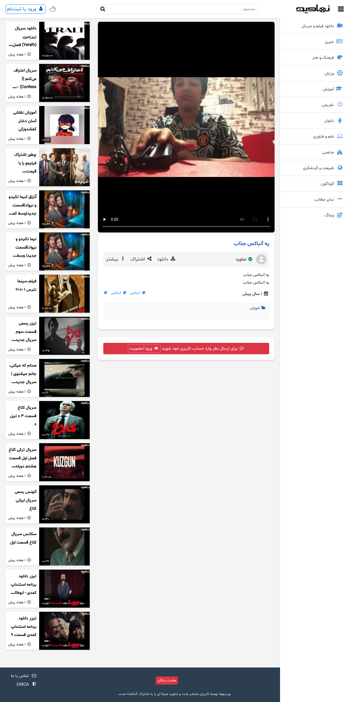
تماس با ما (20, 676)
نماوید (241, 259)
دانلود (163, 259)
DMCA (23, 685)
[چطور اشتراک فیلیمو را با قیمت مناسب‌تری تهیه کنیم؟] (64, 167)
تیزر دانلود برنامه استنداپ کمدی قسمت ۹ (23, 627)
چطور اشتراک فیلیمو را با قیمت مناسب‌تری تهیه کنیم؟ (22, 171)
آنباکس (135, 293)
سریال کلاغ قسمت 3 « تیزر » (23, 416)
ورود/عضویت (141, 349)
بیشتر (113, 259)
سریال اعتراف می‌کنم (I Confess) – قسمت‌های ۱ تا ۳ (24, 87)
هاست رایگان (166, 680)
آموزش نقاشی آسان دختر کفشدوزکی (24, 121)
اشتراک (138, 259)
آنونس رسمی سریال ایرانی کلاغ (25, 500)
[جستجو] (103, 9)
